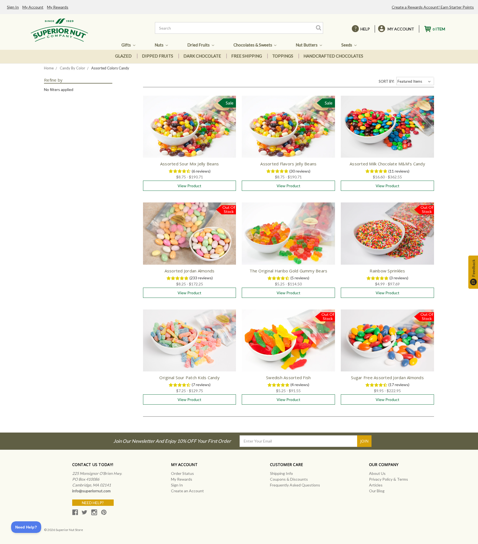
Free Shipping (246, 55)
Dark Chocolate (202, 55)
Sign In (13, 7)
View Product (189, 185)
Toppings (282, 55)
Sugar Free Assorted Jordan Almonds (387, 377)
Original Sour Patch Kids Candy (189, 377)
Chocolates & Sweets (253, 44)
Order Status (182, 473)
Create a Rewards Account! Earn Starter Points (433, 7)
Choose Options (189, 131)
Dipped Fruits (157, 55)
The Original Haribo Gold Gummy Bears (288, 271)
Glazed (123, 55)
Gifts (126, 44)
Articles (376, 485)
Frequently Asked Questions (295, 485)
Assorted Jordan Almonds (190, 271)
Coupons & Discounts (289, 479)
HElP (365, 29)
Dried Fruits (199, 44)
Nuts (159, 44)
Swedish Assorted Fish (288, 377)
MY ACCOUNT (401, 29)
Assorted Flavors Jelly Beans (288, 163)
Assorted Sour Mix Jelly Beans (189, 163)
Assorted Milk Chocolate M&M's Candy (387, 163)
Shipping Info (281, 473)
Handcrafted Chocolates (333, 55)
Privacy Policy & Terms (388, 479)
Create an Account (187, 490)
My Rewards (57, 7)
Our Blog (377, 490)
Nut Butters (307, 44)
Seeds (347, 44)
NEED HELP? (93, 502)
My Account (32, 7)
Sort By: (386, 81)
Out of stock (190, 238)
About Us (377, 473)
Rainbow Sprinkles (387, 271)
